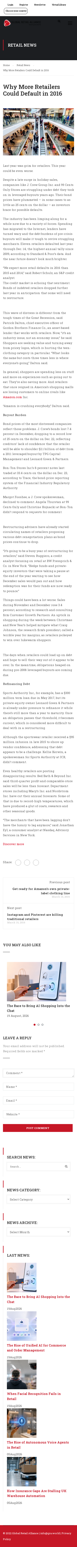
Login (10, 5)
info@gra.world (50, 1533)
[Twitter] (27, 863)
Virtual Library (59, 5)
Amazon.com (12, 397)
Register (24, 5)
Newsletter (40, 5)
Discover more (13, 844)
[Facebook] (18, 863)
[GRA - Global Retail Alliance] (22, 24)
